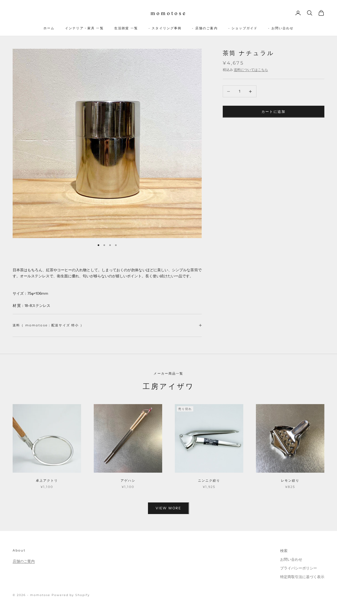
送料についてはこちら (251, 69)
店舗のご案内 (24, 561)
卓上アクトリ (47, 480)
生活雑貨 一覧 (126, 28)
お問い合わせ (291, 559)
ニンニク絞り (209, 480)
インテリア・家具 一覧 (84, 28)
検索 (284, 550)
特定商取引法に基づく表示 (302, 576)
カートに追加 (273, 111)
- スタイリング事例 (165, 28)
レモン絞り (290, 480)
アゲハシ (128, 480)
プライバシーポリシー (298, 568)
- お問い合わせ (281, 28)
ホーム (48, 28)
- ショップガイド (242, 28)
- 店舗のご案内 (204, 28)
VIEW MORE (168, 508)
